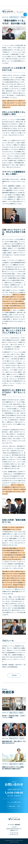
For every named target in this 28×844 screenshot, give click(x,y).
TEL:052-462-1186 (14, 833)
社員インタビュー (14, 17)
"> (14, 842)
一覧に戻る (14, 675)
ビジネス (22, 738)
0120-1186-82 (15, 793)
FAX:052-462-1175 (14, 834)
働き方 (23, 17)
